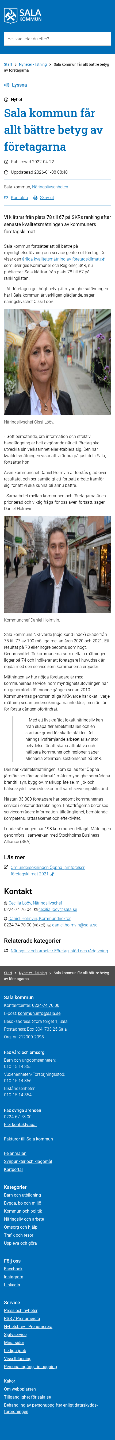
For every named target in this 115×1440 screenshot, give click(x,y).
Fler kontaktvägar (20, 1124)
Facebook (13, 1268)
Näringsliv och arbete (24, 1219)
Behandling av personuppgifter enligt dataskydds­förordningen (51, 1408)
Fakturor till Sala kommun (28, 1139)
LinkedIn (12, 1284)
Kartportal (13, 1169)
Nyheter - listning (33, 64)
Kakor (9, 1381)
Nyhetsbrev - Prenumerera (28, 1326)
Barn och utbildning (22, 1195)
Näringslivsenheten (50, 186)
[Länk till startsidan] (22, 16)
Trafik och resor (18, 1235)
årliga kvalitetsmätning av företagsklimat (60, 259)
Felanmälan (15, 1153)
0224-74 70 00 (45, 1005)
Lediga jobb (15, 1350)
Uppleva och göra (20, 1243)
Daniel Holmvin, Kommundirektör (40, 918)
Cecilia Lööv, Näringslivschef (35, 903)
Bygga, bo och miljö (22, 1203)
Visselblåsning (18, 1358)
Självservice (15, 1334)
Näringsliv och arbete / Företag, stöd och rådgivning (59, 950)
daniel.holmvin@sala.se (74, 924)
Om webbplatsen (20, 1389)
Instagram (13, 1276)
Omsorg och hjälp (20, 1227)
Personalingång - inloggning (30, 1366)
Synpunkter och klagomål (28, 1161)
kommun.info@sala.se (39, 1013)
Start (8, 64)
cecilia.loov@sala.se (58, 909)
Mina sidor (14, 1342)
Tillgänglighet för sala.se (27, 1397)
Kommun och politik (23, 1211)
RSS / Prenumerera (22, 1318)
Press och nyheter (20, 1310)
